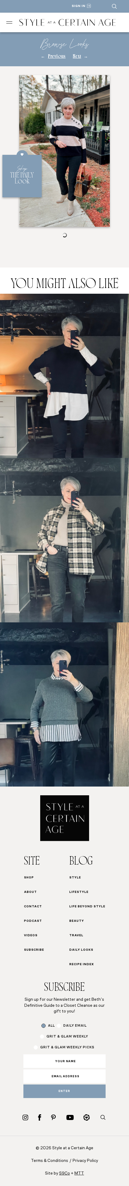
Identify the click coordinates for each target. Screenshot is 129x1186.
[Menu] (9, 22)
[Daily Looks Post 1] (64, 376)
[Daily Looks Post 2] (64, 540)
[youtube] (70, 1117)
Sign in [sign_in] (79, 6)
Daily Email (75, 1026)
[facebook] (39, 1117)
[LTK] (86, 1117)
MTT (79, 1173)
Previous (57, 57)
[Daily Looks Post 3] (64, 704)
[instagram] (25, 1117)
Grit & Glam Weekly (67, 1036)
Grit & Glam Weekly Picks (67, 1047)
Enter (64, 1091)
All (51, 1026)
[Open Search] (114, 6)
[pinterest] (53, 1117)
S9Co (64, 1173)
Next (77, 57)
